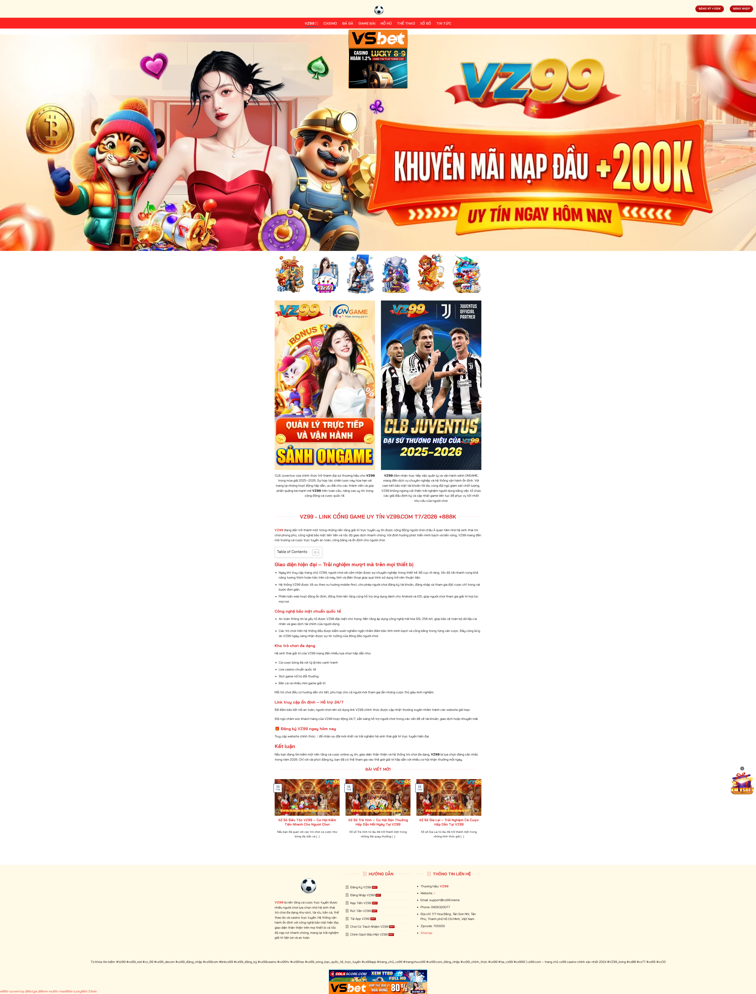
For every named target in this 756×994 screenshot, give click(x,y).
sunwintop (16, 991)
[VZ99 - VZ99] (378, 9)
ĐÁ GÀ (347, 23)
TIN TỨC (443, 23)
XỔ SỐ (425, 23)
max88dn (66, 991)
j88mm (43, 991)
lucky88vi (80, 991)
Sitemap (426, 933)
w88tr (4, 991)
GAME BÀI (367, 23)
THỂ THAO (406, 23)
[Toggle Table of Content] (313, 552)
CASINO (330, 23)
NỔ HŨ (386, 23)
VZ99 (309, 23)
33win (92, 991)
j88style (31, 991)
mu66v (54, 991)
